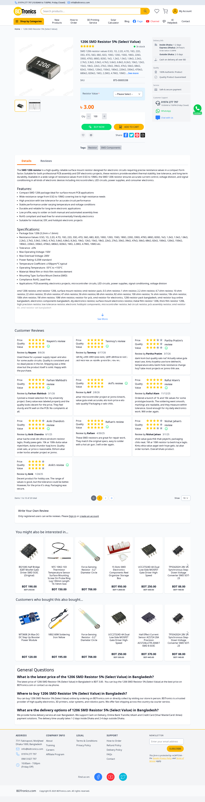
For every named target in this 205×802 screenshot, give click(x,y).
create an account (89, 516)
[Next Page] (111, 498)
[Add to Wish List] (83, 135)
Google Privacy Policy (162, 758)
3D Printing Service (93, 21)
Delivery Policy (114, 749)
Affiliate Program (55, 754)
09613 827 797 (28, 758)
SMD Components (110, 147)
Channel (154, 21)
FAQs (109, 754)
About (49, 740)
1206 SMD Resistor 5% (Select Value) (40, 29)
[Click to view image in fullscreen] (44, 66)
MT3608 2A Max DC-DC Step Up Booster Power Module (29, 637)
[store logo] (25, 11)
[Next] (187, 565)
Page (140, 21)
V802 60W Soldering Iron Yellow (59, 636)
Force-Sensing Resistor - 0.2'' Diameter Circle (89, 570)
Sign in (72, 516)
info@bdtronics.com (80, 2)
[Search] (145, 11)
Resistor (92, 147)
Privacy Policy (83, 745)
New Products (57, 21)
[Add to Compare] (91, 135)
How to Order (74, 21)
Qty (83, 116)
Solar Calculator (113, 21)
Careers (50, 749)
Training (50, 745)
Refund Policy (114, 745)
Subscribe (175, 748)
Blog (127, 21)
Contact (186, 21)
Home (17, 29)
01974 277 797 (28, 754)
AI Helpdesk (172, 21)
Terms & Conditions (86, 740)
